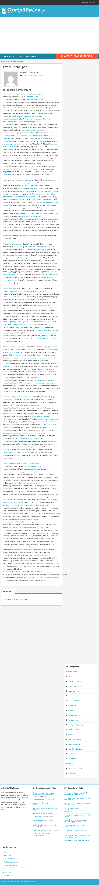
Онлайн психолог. (15, 244)
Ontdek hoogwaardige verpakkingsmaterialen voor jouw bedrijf (75, 809)
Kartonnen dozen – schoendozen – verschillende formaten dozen (45, 793)
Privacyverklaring (9, 859)
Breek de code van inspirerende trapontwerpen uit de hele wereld (75, 821)
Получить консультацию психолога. (41, 247)
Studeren (71, 734)
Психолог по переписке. (12, 288)
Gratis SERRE (37, 816)
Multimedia (72, 705)
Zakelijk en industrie (75, 768)
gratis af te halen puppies (41, 803)
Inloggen (92, 2)
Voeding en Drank (74, 754)
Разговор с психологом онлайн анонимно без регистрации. (27, 527)
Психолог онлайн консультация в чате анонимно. (21, 463)
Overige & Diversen (74, 715)
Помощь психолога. (39, 427)
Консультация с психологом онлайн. (25, 377)
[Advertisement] (49, 35)
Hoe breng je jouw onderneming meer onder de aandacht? (77, 836)
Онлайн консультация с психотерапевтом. (23, 405)
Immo (70, 696)
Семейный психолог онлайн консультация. (26, 116)
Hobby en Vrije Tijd (74, 686)
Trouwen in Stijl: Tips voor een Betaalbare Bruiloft (74, 826)
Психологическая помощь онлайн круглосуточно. (28, 291)
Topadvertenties (74, 744)
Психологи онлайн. (36, 99)
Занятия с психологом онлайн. (33, 130)
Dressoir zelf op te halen (41, 833)
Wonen (70, 763)
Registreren (84, 2)
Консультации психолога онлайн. (27, 519)
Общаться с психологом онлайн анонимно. (25, 438)
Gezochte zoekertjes (10, 865)
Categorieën (31, 56)
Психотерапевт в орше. (29, 258)
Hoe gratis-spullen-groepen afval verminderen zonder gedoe (75, 793)
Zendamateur (73, 773)
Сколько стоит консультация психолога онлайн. (28, 433)
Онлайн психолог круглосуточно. (22, 180)
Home (5, 852)
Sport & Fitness (73, 729)
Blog (20, 56)
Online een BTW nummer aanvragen (76, 840)
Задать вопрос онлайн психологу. (15, 452)
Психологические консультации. (46, 330)
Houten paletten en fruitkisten (43, 820)
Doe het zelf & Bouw (75, 681)
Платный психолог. (49, 274)
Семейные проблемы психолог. (14, 335)
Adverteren (7, 872)
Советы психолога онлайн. (45, 338)
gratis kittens (37, 813)
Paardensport (73, 720)
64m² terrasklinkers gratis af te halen (45, 808)
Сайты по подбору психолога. (47, 202)
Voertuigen (72, 758)
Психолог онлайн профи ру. (27, 188)
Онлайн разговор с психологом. (35, 299)
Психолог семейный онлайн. (13, 513)
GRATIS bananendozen (40, 830)
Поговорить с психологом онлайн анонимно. (42, 577)
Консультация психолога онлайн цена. (17, 227)
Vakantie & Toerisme (75, 749)
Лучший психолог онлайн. (22, 397)
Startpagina (8, 56)
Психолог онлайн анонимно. (43, 138)
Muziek (70, 710)
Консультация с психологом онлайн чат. (41, 358)
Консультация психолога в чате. (15, 144)
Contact (5, 869)
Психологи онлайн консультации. (37, 555)
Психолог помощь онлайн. (12, 183)
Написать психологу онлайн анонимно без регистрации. (23, 94)
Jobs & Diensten (73, 700)
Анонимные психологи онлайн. (14, 447)
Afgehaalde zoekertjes (10, 862)
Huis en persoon (73, 691)
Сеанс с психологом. (32, 97)
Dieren (70, 676)
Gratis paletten (38, 800)
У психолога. (7, 366)
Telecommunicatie (74, 739)
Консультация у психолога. (20, 255)
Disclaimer (6, 875)
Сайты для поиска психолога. (30, 483)
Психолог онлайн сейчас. (33, 466)
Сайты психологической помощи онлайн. (18, 324)
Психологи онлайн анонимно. (43, 380)
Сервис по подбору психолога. (14, 347)
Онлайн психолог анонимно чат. (30, 216)
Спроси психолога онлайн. (23, 549)
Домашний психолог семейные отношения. (25, 163)
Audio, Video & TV (74, 671)
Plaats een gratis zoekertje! (77, 56)
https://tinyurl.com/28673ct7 (33, 75)
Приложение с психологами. (39, 505)
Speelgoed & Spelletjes (76, 725)
